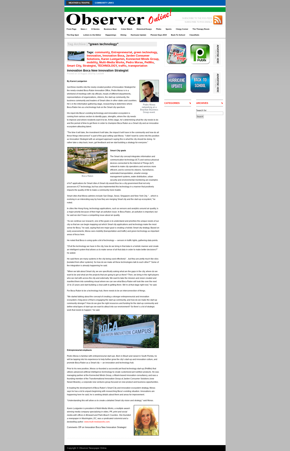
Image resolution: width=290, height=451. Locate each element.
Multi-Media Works (111, 62)
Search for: (201, 110)
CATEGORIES (172, 103)
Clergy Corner (182, 29)
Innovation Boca (113, 55)
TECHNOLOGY (107, 65)
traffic (122, 65)
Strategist (89, 65)
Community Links (104, 3)
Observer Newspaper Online (92, 448)
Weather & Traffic (79, 3)
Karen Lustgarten (112, 59)
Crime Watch (126, 29)
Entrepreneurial (121, 52)
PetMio (149, 62)
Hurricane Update (138, 35)
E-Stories (95, 29)
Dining (123, 35)
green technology (145, 52)
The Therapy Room (200, 29)
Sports (169, 29)
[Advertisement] (208, 168)
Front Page (71, 29)
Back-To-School (178, 35)
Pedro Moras (134, 62)
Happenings (110, 35)
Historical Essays (144, 29)
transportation (137, 65)
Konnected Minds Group (142, 59)
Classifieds (194, 35)
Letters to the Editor (92, 35)
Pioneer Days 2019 (159, 35)
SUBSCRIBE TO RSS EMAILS (198, 22)
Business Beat (110, 29)
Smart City (74, 65)
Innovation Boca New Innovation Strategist (97, 70)
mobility (92, 62)
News (84, 29)
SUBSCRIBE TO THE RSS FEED (197, 18)
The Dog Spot (73, 35)
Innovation (94, 55)
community (102, 52)
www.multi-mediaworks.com (97, 422)
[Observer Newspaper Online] (97, 13)
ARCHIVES (202, 103)
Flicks (158, 29)
